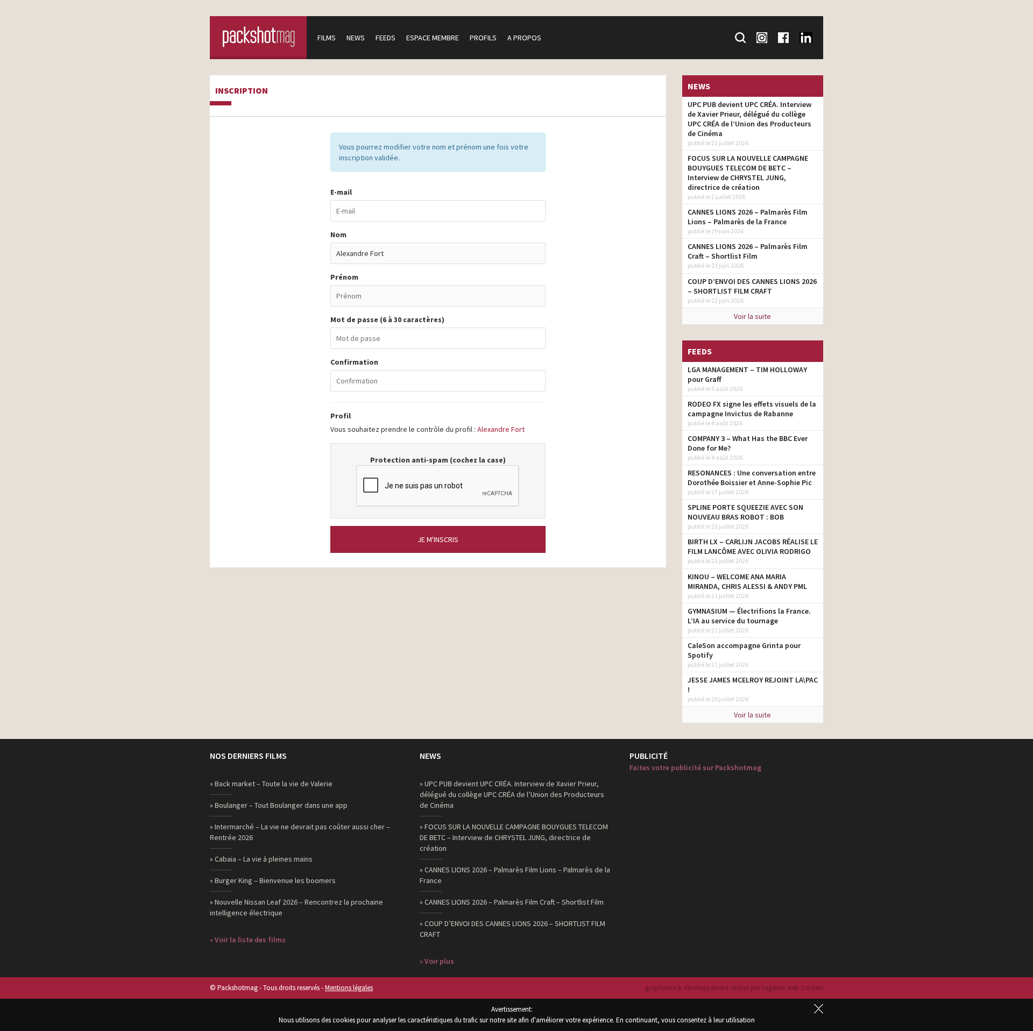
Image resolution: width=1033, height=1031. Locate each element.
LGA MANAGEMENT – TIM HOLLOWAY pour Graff (747, 374)
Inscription (241, 91)
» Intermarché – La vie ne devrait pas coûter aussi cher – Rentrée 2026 (300, 832)
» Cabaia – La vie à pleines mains (261, 859)
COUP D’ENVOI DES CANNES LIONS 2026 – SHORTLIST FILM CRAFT (752, 286)
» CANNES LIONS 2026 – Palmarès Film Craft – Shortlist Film (512, 902)
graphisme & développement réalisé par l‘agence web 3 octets (734, 987)
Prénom (344, 277)
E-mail (341, 192)
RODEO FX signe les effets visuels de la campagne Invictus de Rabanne (752, 408)
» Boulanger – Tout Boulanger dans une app (279, 805)
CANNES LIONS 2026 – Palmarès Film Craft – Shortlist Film (748, 251)
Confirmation (354, 362)
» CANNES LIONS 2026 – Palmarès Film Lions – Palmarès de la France (515, 875)
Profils (483, 37)
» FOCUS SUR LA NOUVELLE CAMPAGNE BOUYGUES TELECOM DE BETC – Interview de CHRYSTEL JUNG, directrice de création (514, 837)
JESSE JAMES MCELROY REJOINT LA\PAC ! (753, 684)
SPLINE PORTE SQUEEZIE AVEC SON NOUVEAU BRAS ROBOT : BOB (745, 512)
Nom (338, 234)
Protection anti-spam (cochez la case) (438, 460)
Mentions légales (349, 987)
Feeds (385, 37)
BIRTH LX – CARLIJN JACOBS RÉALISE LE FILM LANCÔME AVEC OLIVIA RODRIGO (753, 546)
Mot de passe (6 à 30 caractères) (387, 319)
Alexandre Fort (501, 429)
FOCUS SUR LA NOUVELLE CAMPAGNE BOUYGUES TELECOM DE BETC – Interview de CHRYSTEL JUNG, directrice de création (748, 172)
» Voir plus (437, 961)
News (355, 37)
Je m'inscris (438, 539)
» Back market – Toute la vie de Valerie (271, 783)
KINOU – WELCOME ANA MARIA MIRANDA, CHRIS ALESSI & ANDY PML (747, 581)
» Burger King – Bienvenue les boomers (273, 880)
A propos (524, 37)
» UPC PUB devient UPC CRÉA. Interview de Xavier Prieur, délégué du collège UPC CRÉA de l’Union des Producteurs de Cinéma (512, 794)
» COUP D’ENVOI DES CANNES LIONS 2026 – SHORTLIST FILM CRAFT (512, 929)
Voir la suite (752, 316)
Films (326, 37)
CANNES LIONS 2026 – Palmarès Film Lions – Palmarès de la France (748, 216)
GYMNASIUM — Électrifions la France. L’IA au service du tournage (749, 615)
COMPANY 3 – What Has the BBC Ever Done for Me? (748, 443)
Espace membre (432, 37)
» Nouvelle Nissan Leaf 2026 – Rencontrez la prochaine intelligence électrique (296, 907)
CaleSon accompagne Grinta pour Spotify (744, 650)
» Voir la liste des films (248, 939)
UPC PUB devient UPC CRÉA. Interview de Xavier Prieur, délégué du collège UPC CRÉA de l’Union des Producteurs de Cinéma (749, 118)
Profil (340, 416)
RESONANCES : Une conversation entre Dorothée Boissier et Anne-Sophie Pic (752, 477)
